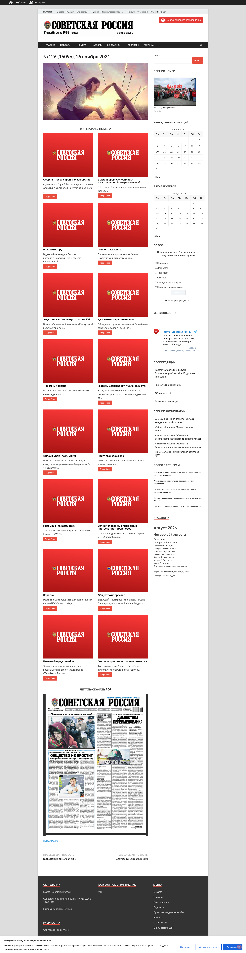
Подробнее (50, 196)
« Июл (157, 177)
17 (157, 157)
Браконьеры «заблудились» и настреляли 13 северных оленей (119, 181)
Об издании (113, 45)
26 (171, 163)
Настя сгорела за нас (111, 455)
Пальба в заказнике (110, 249)
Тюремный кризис (54, 385)
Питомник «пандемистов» (59, 525)
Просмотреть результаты (178, 300)
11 (164, 213)
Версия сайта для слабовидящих (183, 19)
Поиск (157, 55)
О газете (60, 12)
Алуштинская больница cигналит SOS (66, 319)
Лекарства (162, 267)
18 (164, 218)
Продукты (162, 263)
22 (192, 157)
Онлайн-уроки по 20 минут (59, 455)
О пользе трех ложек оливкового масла (122, 661)
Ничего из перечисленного (171, 287)
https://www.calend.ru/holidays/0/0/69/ (171, 572)
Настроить (185, 947)
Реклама (131, 12)
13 (179, 213)
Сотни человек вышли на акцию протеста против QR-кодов (118, 527)
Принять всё (232, 947)
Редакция (70, 12)
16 (199, 151)
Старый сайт (142, 12)
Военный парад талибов (58, 661)
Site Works (63, 929)
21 (185, 157)
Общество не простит (111, 595)
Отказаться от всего (208, 947)
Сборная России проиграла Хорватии (67, 179)
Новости (65, 45)
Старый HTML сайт (158, 12)
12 (171, 151)
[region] (123, 944)
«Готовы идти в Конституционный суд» (122, 385)
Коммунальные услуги (169, 282)
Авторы (97, 45)
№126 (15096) (50, 841)
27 (179, 223)
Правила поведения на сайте (113, 12)
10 (157, 151)
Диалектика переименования (116, 319)
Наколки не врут (53, 249)
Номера (82, 45)
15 (194, 213)
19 (171, 157)
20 (178, 157)
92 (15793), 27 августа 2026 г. (165, 108)
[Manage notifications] (239, 946)
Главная (50, 45)
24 (157, 163)
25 (164, 223)
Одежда (161, 277)
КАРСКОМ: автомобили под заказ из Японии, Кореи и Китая (177, 506)
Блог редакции (83, 12)
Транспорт (162, 272)
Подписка (95, 12)
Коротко (48, 595)
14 (185, 151)
